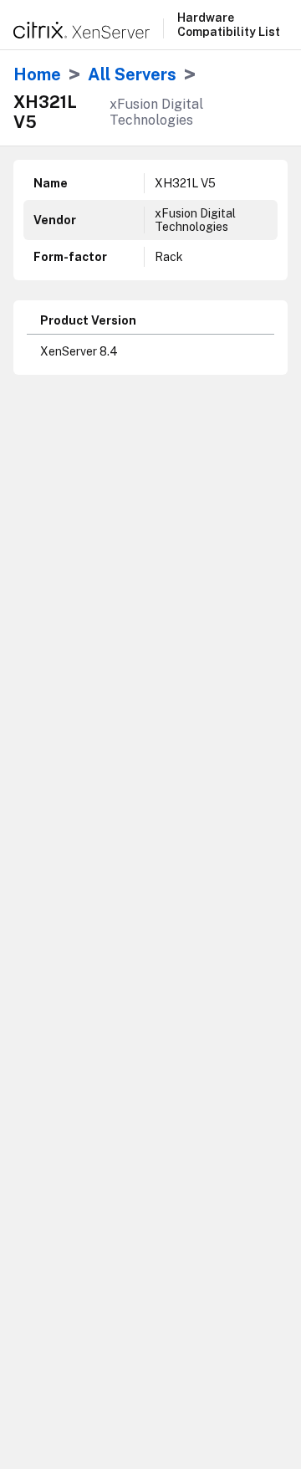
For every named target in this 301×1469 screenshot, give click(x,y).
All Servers (132, 74)
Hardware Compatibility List (228, 24)
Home (37, 74)
